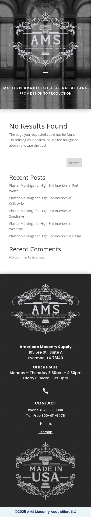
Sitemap (45, 432)
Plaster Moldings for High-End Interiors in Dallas (45, 236)
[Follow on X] (50, 423)
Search (74, 163)
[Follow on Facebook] (41, 423)
